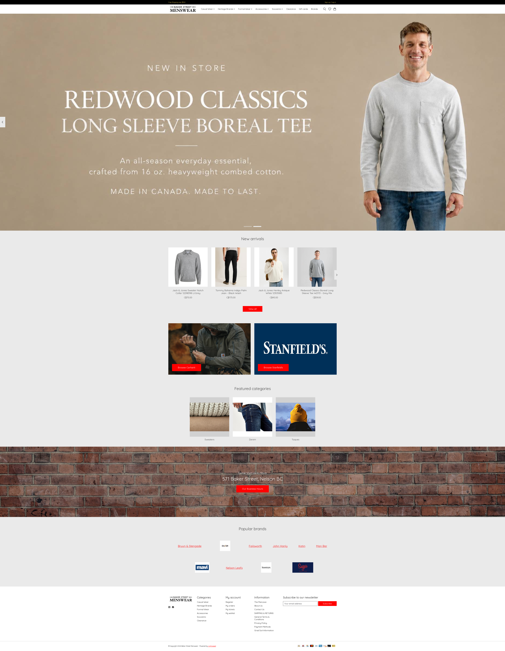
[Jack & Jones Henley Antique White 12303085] (274, 267)
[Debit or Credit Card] (329, 646)
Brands (314, 9)
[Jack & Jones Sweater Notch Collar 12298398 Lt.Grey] (188, 267)
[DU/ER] (225, 546)
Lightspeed (212, 646)
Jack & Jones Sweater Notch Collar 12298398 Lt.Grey (188, 291)
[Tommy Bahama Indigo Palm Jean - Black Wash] (231, 267)
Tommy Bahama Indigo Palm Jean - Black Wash (231, 291)
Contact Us (259, 609)
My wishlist (230, 613)
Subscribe (327, 603)
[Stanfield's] (266, 568)
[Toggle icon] (325, 9)
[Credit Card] (307, 646)
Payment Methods (262, 627)
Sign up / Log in (330, 2)
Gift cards (303, 9)
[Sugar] (302, 568)
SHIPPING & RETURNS (264, 613)
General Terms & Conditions (261, 618)
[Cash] (299, 646)
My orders (230, 605)
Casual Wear (203, 602)
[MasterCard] (312, 646)
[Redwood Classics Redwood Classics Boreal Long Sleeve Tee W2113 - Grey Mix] (317, 267)
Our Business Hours (252, 488)
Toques (295, 439)
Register (229, 602)
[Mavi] (202, 568)
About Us (258, 605)
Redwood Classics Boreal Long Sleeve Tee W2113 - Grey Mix (317, 291)
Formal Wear (203, 609)
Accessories (202, 613)
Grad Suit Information (264, 630)
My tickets (230, 609)
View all (253, 308)
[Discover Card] (325, 646)
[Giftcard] (303, 646)
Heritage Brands (204, 605)
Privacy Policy (260, 623)
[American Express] (320, 646)
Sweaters (209, 439)
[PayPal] (333, 646)
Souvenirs (201, 617)
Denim (252, 439)
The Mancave (260, 602)
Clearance (291, 9)
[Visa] (316, 646)
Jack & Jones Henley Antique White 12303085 (274, 291)
